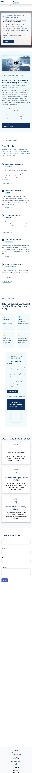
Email (3, 548)
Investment (16, 772)
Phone (3, 558)
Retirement (16, 770)
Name (3, 539)
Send (4, 580)
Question (4, 567)
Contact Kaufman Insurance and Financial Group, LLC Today (14, 125)
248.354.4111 (18, 753)
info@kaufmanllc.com (16, 761)
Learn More (6, 183)
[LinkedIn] (16, 764)
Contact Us (7, 41)
